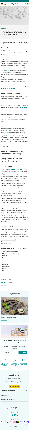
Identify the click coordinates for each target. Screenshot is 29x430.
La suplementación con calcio (8, 240)
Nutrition (3, 29)
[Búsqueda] (5, 4)
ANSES (6, 146)
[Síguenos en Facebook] (12, 415)
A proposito (5, 395)
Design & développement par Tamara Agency (14, 408)
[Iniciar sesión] (25, 4)
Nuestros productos (8, 390)
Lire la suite (4, 320)
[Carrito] (27, 4)
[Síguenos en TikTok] (17, 415)
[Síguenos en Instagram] (15, 415)
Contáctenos (24, 364)
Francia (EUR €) (13, 426)
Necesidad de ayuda (8, 399)
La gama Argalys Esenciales (8, 317)
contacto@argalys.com (14, 378)
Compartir (3, 285)
